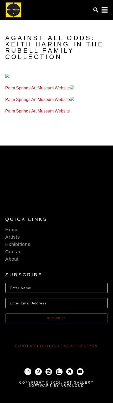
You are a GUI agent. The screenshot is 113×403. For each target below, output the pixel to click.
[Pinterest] (38, 371)
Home (12, 229)
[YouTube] (80, 371)
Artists (12, 237)
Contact (14, 251)
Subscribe (56, 318)
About (12, 259)
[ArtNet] (69, 371)
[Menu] (104, 10)
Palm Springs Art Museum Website (37, 88)
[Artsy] (59, 371)
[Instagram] (48, 371)
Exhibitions (17, 244)
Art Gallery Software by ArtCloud (61, 384)
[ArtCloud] (27, 371)
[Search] (96, 10)
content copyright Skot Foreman (56, 346)
